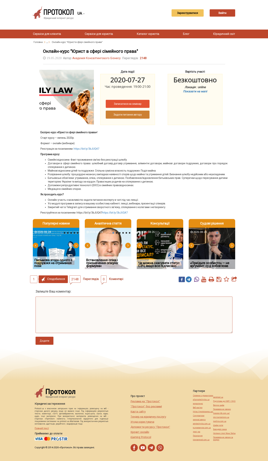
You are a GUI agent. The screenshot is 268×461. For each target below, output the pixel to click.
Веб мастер (197, 407)
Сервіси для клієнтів (47, 34)
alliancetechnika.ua (201, 399)
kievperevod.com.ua (201, 440)
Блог (186, 34)
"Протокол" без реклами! (146, 406)
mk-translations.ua (221, 417)
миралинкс (198, 403)
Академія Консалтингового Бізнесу (96, 58)
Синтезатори (198, 415)
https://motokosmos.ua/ (203, 411)
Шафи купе (218, 425)
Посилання (198, 436)
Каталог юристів (148, 34)
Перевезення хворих (222, 409)
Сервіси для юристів (99, 34)
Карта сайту (138, 411)
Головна (38, 42)
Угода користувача (142, 421)
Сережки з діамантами (203, 395)
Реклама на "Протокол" (145, 401)
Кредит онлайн (140, 432)
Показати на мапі (195, 91)
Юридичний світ (224, 34)
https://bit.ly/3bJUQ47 (86, 148)
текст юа (196, 432)
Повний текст (42, 428)
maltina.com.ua (219, 421)
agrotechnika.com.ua (201, 423)
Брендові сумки (220, 429)
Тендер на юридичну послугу (148, 416)
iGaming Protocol (141, 437)
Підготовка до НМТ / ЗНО (224, 401)
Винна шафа (218, 405)
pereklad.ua (218, 397)
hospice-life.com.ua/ (221, 413)
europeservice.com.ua (202, 428)
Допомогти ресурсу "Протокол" (150, 427)
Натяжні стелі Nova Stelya (224, 433)
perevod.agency (199, 419)
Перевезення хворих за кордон (223, 438)
